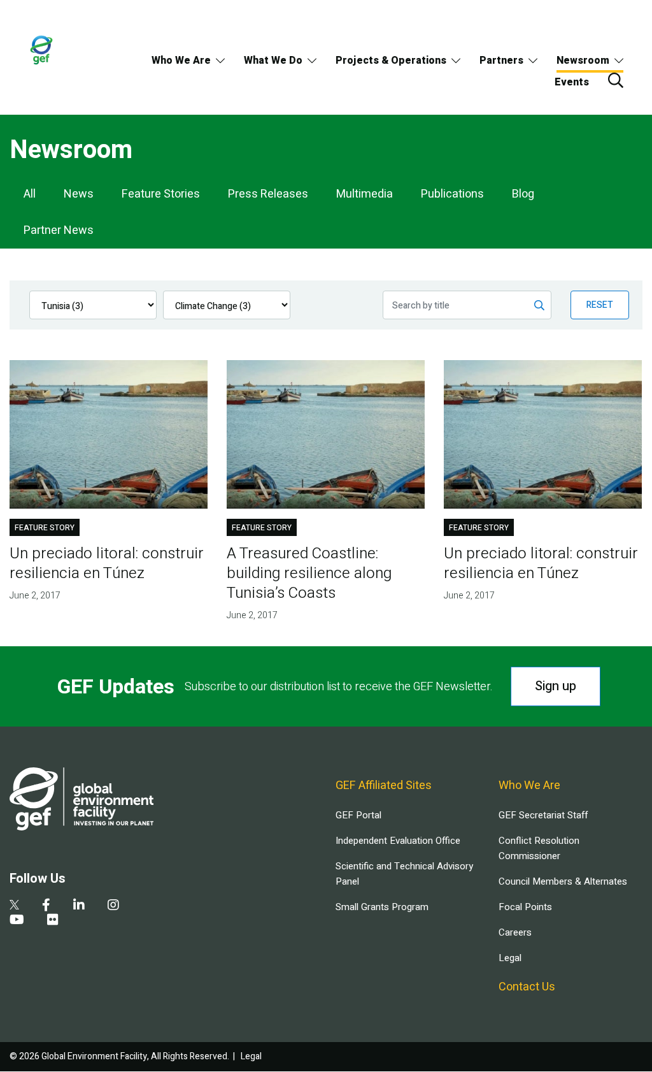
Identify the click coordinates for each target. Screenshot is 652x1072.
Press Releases (268, 194)
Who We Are (181, 60)
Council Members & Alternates (563, 881)
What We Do (273, 60)
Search (615, 80)
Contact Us (527, 987)
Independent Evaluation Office (398, 841)
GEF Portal (358, 815)
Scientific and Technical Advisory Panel (404, 873)
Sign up (555, 686)
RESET (599, 305)
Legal (510, 958)
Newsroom (582, 60)
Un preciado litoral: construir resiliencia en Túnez (107, 563)
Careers (515, 932)
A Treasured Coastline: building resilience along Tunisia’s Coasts (309, 573)
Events (572, 82)
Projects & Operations (391, 60)
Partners (501, 60)
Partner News (59, 230)
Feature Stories (161, 194)
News (79, 194)
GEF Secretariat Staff (543, 815)
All (30, 194)
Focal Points (525, 907)
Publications (452, 194)
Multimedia (364, 194)
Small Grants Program (382, 907)
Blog (523, 194)
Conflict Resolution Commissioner (539, 848)
